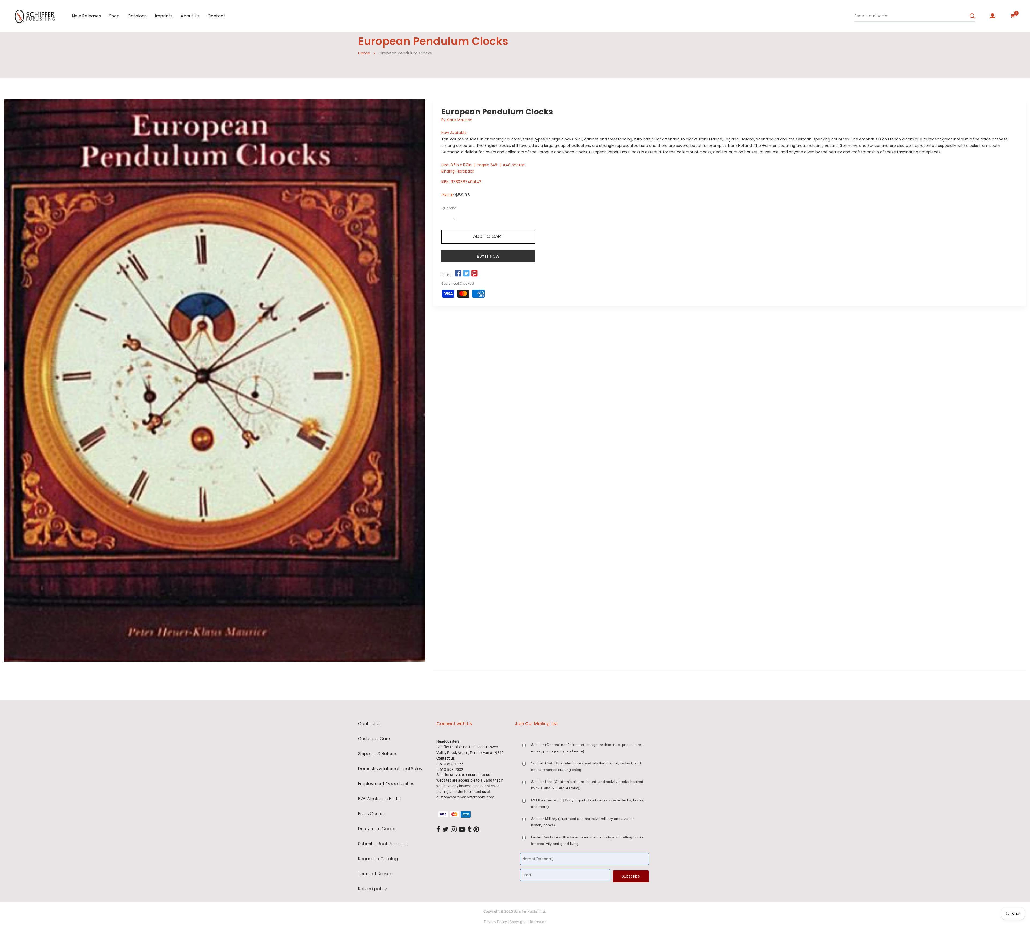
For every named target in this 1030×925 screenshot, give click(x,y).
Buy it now (488, 256)
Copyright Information (527, 922)
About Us (190, 16)
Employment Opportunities (386, 784)
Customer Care (374, 739)
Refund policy (372, 889)
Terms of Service (375, 874)
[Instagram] (454, 830)
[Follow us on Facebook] (458, 273)
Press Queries (372, 814)
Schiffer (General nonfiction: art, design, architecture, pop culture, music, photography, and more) (586, 747)
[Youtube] (462, 830)
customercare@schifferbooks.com (465, 797)
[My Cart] (1012, 16)
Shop (114, 16)
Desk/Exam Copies (377, 829)
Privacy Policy (495, 922)
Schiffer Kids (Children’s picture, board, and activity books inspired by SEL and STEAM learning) (587, 784)
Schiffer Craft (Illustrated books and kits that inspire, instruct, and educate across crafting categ (586, 766)
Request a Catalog (378, 859)
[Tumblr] (469, 830)
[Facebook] (438, 830)
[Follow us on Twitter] (466, 273)
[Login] (992, 16)
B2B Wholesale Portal (379, 799)
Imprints (163, 16)
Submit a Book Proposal (382, 844)
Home (364, 53)
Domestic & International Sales (390, 769)
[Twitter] (445, 830)
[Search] (972, 16)
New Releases (86, 16)
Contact (216, 16)
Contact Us (370, 724)
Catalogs (137, 16)
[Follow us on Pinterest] (474, 273)
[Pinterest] (476, 830)
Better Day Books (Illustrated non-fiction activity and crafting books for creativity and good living (587, 840)
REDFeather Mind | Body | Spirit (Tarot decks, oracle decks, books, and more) (587, 803)
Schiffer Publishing (529, 911)
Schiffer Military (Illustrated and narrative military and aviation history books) (583, 821)
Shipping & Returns (377, 754)
